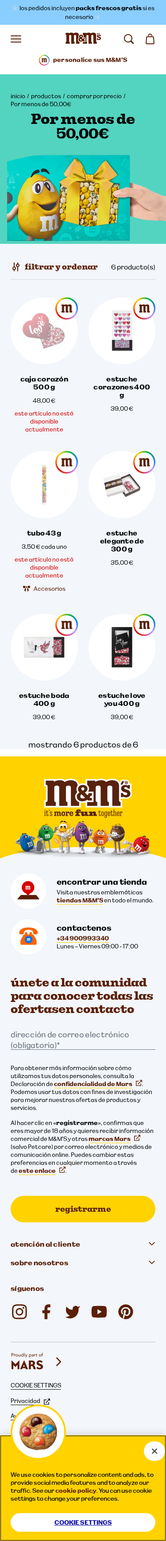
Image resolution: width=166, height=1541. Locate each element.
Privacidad (25, 1400)
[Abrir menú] (16, 39)
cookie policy (76, 1490)
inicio (18, 96)
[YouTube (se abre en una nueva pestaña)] (99, 1311)
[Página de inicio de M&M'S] (83, 39)
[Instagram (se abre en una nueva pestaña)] (19, 1311)
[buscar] (129, 39)
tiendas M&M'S (80, 900)
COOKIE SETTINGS (36, 1385)
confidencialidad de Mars (93, 1083)
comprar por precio (94, 96)
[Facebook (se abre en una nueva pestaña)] (46, 1311)
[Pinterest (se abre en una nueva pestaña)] (125, 1311)
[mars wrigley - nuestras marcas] (37, 1362)
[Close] (154, 1451)
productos (46, 96)
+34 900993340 (83, 938)
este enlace (37, 1170)
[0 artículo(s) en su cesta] (150, 39)
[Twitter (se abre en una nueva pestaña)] (72, 1311)
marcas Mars (110, 1138)
